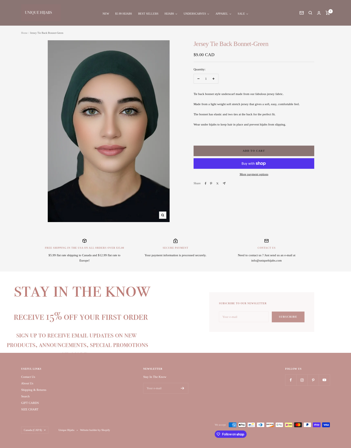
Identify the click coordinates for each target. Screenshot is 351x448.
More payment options (254, 174)
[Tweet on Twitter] (217, 183)
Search (25, 396)
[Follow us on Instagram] (302, 380)
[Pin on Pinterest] (211, 183)
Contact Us (28, 376)
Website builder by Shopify (95, 430)
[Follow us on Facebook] (290, 380)
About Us (27, 383)
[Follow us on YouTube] (324, 380)
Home (24, 32)
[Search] (310, 13)
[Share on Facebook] (205, 183)
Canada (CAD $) (33, 430)
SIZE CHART (29, 409)
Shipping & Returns (33, 389)
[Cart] (328, 13)
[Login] (319, 13)
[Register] (182, 388)
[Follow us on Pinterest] (313, 380)
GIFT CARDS (30, 402)
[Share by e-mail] (224, 183)
